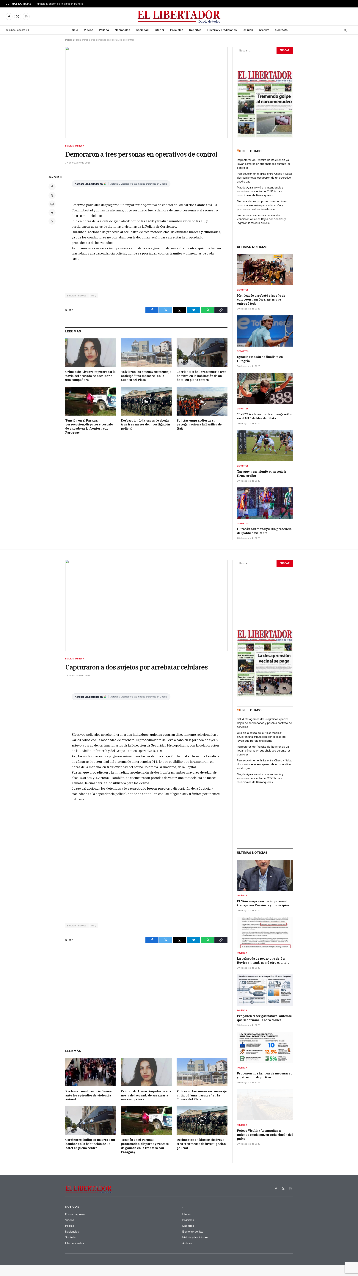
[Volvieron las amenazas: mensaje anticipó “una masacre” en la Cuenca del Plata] (146, 352)
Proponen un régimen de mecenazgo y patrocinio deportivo (264, 1075)
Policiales (176, 30)
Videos (88, 30)
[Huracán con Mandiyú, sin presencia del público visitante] (265, 503)
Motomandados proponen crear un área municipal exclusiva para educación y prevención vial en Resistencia (262, 205)
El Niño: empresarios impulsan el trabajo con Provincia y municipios (263, 903)
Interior (159, 30)
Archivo (264, 30)
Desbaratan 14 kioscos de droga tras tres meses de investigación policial (145, 424)
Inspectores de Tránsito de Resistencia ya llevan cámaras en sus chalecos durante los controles (264, 163)
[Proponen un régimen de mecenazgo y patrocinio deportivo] (265, 1047)
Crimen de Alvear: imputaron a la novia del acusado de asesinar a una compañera (90, 376)
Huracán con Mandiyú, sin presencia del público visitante (264, 531)
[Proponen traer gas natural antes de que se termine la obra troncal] (265, 990)
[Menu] (350, 30)
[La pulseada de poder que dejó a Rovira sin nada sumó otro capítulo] (265, 932)
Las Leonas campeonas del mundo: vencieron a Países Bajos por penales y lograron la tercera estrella (261, 218)
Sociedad (142, 30)
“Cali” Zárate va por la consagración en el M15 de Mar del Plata (264, 416)
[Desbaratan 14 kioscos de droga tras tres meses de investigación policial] (146, 401)
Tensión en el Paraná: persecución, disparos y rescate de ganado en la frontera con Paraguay (89, 426)
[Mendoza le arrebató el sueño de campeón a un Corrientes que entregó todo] (265, 269)
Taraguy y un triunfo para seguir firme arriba (261, 473)
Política (104, 30)
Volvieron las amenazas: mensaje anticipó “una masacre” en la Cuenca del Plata (146, 376)
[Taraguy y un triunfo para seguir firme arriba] (265, 445)
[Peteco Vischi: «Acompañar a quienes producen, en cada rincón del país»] (265, 1104)
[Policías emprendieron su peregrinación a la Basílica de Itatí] (202, 401)
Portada (69, 39)
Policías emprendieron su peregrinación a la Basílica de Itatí (199, 424)
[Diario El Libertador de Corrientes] (179, 16)
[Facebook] (52, 186)
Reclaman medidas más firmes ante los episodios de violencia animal (88, 1095)
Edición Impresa (74, 145)
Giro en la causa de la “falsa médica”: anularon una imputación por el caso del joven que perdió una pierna (261, 736)
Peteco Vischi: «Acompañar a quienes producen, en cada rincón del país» (265, 1135)
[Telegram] (52, 212)
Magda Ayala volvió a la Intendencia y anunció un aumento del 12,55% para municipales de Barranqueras (260, 191)
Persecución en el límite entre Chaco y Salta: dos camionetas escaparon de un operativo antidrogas (264, 177)
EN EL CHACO (251, 151)
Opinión (248, 30)
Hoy (93, 295)
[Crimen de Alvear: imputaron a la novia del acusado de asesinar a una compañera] (90, 352)
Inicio (74, 30)
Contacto (281, 30)
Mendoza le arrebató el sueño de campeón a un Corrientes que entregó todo (261, 300)
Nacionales (122, 30)
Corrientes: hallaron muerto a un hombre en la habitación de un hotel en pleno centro (201, 376)
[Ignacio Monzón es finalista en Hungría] (265, 331)
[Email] (52, 204)
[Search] (345, 30)
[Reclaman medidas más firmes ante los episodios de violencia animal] (90, 1072)
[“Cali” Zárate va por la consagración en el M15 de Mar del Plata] (265, 388)
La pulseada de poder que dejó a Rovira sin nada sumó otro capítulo (263, 960)
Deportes (195, 30)
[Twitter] (52, 195)
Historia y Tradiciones (222, 30)
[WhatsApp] (52, 221)
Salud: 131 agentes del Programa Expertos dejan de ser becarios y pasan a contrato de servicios (264, 722)
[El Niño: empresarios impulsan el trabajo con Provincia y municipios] (265, 875)
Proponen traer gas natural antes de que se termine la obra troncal (264, 1018)
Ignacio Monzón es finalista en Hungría (60, 3)
